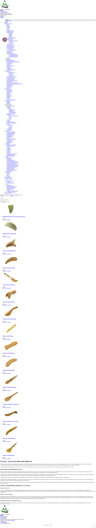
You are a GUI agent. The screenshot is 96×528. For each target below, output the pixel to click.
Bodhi (8, 25)
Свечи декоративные (11, 132)
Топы (8, 98)
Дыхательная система (11, 160)
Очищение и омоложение (12, 169)
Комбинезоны (9, 91)
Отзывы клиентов (10, 182)
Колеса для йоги (10, 44)
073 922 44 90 (3, 518)
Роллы (10, 36)
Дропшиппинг (3, 521)
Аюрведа (6, 156)
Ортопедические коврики (12, 153)
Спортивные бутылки (11, 69)
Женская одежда (8, 88)
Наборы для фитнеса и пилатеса (13, 61)
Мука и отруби (12, 109)
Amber (8, 29)
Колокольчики (12, 72)
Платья (8, 92)
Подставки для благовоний (12, 82)
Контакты (9, 181)
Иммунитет (9, 157)
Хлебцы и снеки (12, 112)
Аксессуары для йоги (9, 38)
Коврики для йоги (8, 23)
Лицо (8, 173)
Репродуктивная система (12, 166)
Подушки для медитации (12, 76)
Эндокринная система (11, 163)
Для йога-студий (10, 180)
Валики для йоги (10, 50)
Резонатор (11, 75)
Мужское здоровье (10, 167)
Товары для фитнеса (9, 59)
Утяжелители (9, 68)
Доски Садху (9, 51)
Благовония (9, 81)
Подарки (11, 194)
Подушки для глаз (10, 77)
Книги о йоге (7, 176)
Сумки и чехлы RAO (13, 40)
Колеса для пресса (10, 65)
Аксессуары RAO (12, 49)
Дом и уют (7, 130)
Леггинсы (9, 93)
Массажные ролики (11, 154)
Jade (8, 28)
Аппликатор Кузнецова (11, 144)
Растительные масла (11, 105)
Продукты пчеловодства (11, 122)
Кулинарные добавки (11, 113)
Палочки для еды (10, 139)
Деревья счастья (10, 141)
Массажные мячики (11, 155)
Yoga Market (2, 194)
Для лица (9, 147)
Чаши (10, 73)
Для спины (9, 149)
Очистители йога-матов (11, 37)
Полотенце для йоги (11, 45)
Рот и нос (9, 175)
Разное (8, 58)
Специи (10, 126)
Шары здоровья (10, 134)
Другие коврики (10, 32)
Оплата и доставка (8, 177)
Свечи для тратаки (10, 78)
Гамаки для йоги (10, 30)
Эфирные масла (10, 84)
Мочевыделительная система (12, 164)
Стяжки (10, 41)
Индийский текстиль (13, 56)
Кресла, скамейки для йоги (12, 80)
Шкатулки (9, 142)
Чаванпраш (9, 158)
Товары (7, 194)
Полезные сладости (10, 121)
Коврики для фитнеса (11, 60)
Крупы (10, 108)
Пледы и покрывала (11, 53)
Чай (10, 117)
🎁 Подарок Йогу (8, 193)
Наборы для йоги (10, 31)
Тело (8, 174)
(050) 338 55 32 (4, 12)
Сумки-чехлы (11, 42)
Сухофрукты (9, 129)
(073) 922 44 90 (4, 11)
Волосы (8, 172)
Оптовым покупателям (10, 520)
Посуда (8, 137)
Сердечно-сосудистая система (12, 162)
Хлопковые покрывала (13, 55)
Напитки (8, 114)
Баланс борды (9, 52)
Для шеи (8, 148)
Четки (8, 87)
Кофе (10, 118)
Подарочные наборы (11, 131)
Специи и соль (10, 124)
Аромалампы (9, 135)
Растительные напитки (13, 115)
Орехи (8, 119)
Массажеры (7, 143)
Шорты (8, 96)
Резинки (8, 64)
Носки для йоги (10, 46)
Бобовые (8, 106)
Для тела (8, 152)
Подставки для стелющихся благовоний (14, 83)
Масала (10, 127)
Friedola (10, 35)
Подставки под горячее (11, 138)
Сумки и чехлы (10, 39)
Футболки (9, 97)
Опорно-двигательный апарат (12, 165)
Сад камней (9, 140)
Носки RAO (9, 90)
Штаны (8, 94)
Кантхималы (9, 86)
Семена (8, 120)
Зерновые (9, 107)
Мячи (8, 57)
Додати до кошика (7, 219)
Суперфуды (9, 128)
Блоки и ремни (10, 48)
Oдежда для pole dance (11, 99)
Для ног (8, 150)
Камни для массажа (10, 145)
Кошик (2, 16)
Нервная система (10, 159)
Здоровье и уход (8, 171)
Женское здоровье (10, 168)
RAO (8, 24)
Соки (10, 116)
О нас (6, 179)
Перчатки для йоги (10, 47)
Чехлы (10, 43)
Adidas (10, 33)
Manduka (8, 26)
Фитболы (9, 66)
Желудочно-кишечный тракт (12, 161)
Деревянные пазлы (10, 79)
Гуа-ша (8, 146)
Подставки (11, 74)
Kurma (8, 27)
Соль (10, 125)
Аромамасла (9, 85)
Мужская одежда (8, 100)
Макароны (11, 110)
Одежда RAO (9, 89)
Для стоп (8, 151)
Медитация (7, 70)
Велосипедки (9, 95)
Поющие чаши (10, 71)
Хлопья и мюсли (12, 111)
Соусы (8, 123)
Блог (6, 183)
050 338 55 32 (3, 517)
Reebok (10, 34)
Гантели (8, 67)
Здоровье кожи (10, 170)
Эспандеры (9, 63)
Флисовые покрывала (13, 54)
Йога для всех (9, 178)
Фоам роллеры (10, 62)
